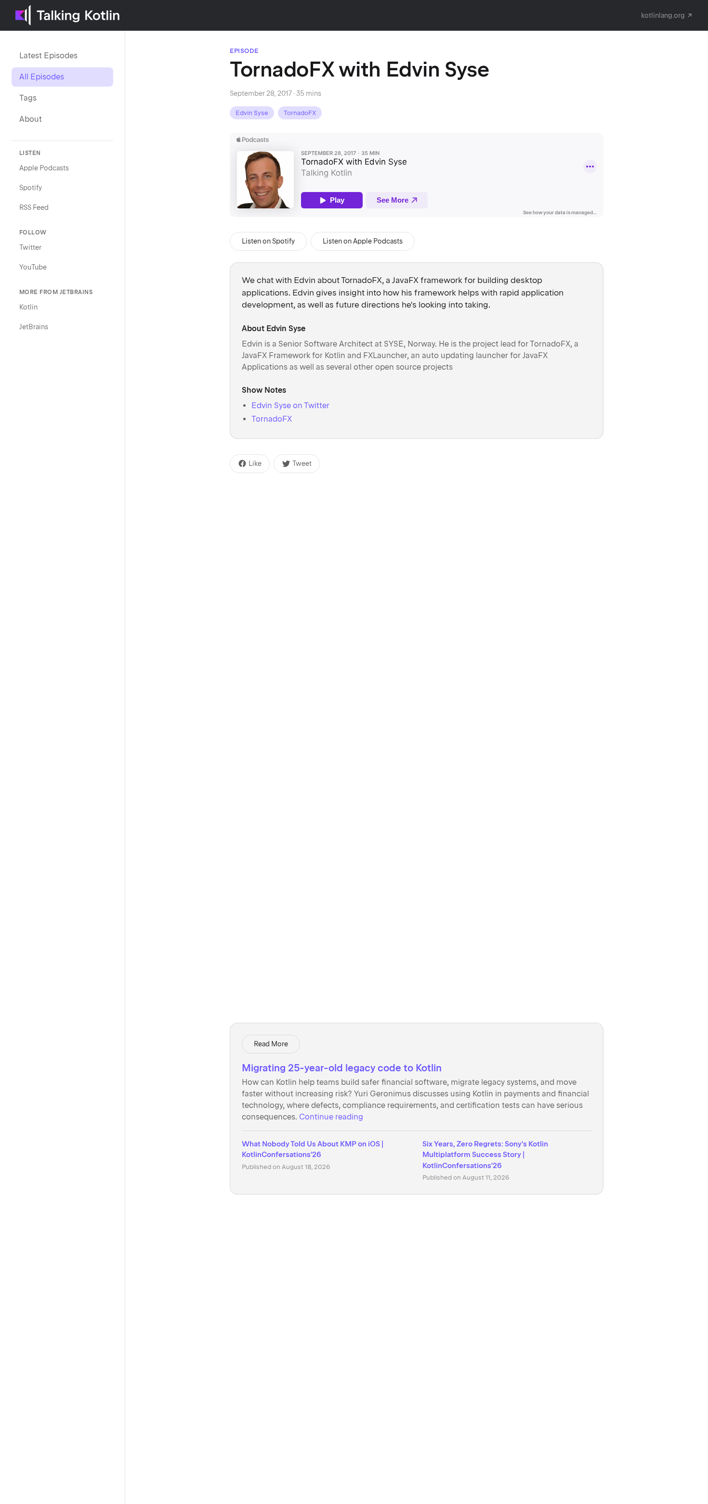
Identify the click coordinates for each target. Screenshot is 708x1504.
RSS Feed (34, 207)
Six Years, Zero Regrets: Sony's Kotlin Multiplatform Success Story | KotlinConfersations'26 (485, 1155)
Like (255, 463)
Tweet (302, 463)
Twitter (30, 247)
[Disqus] (416, 593)
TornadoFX (300, 112)
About (30, 119)
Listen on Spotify (268, 241)
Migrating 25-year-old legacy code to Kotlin (342, 1068)
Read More (271, 1044)
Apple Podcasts (44, 168)
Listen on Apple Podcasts (363, 241)
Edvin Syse (252, 112)
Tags (28, 98)
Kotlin (28, 307)
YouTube (33, 267)
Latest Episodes (48, 55)
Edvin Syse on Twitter (290, 405)
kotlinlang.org (663, 15)
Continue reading (331, 1116)
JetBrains (33, 327)
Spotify (30, 188)
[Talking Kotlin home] (67, 15)
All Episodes (41, 76)
